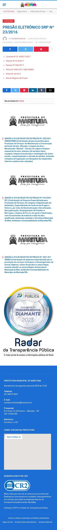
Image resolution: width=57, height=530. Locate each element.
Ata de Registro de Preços (17, 78)
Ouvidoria (8, 422)
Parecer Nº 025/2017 (15, 65)
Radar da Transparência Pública (34, 508)
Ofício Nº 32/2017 (13, 74)
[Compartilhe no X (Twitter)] (25, 49)
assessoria (23, 497)
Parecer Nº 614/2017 (15, 61)
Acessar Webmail (45, 522)
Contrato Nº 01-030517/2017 (18, 57)
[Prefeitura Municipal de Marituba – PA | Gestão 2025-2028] (28, 4)
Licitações (8, 21)
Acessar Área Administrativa (26, 522)
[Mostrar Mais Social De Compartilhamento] (51, 49)
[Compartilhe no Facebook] (10, 49)
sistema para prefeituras (37, 494)
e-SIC (16, 422)
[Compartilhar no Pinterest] (41, 49)
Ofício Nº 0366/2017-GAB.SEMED (20, 70)
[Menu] (4, 5)
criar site (20, 494)
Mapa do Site (8, 522)
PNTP (15, 508)
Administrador (18, 39)
